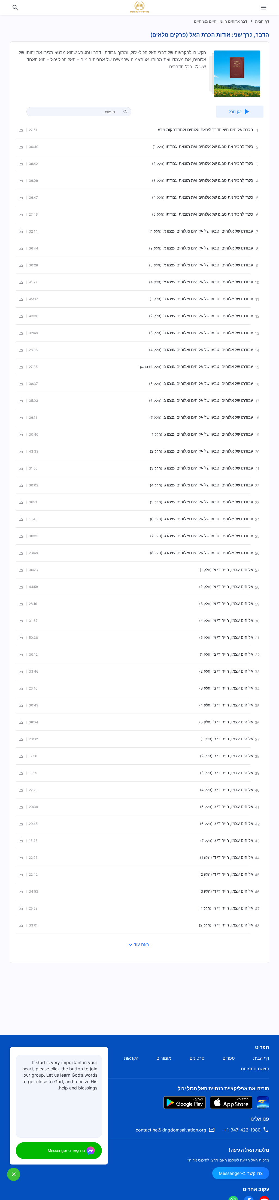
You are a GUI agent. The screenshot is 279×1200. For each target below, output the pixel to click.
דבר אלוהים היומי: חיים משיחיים (220, 21)
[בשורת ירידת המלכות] (139, 7)
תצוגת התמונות (255, 1068)
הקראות (131, 1058)
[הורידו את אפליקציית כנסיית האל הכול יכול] (263, 1102)
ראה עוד (141, 944)
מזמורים (163, 1058)
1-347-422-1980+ (242, 1130)
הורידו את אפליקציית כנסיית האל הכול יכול (223, 1088)
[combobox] (76, 112)
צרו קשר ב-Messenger (241, 1173)
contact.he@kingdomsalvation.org (171, 1130)
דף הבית (262, 21)
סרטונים (197, 1058)
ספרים (229, 1058)
